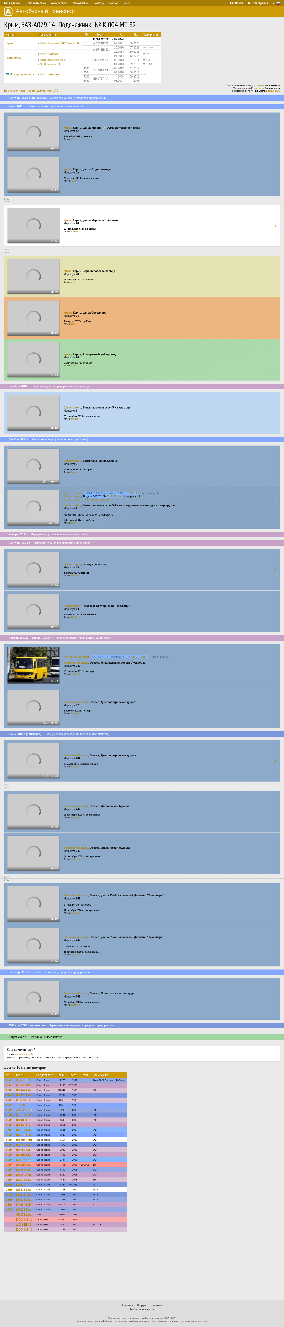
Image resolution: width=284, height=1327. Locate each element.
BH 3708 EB (23, 1135)
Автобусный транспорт (46, 11)
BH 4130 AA (23, 1199)
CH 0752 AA (23, 1214)
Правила (156, 1305)
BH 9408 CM (24, 1125)
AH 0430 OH (24, 1110)
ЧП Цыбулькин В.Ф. (50, 64)
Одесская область (24, 74)
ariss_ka (75, 674)
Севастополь (14, 58)
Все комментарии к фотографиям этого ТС (31, 90)
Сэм (73, 324)
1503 (9, 1080)
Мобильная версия (142, 1309)
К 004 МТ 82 (24, 1219)
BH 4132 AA (23, 1190)
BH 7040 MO (24, 1140)
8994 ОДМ (23, 1080)
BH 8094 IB (23, 1120)
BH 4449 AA (23, 1090)
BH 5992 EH (23, 1175)
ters (73, 523)
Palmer (74, 472)
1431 (9, 1095)
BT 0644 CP (23, 1204)
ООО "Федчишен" (49, 53)
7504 (9, 1115)
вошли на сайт (24, 1054)
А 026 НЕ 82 (23, 1224)
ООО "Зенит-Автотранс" (53, 60)
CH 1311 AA (131, 493)
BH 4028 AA (23, 1155)
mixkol (74, 419)
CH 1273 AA (113, 496)
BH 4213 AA (23, 1209)
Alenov (74, 231)
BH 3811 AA (24, 1185)
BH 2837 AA (23, 1170)
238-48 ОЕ (23, 1105)
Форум (141, 1305)
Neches (75, 617)
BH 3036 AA (23, 1165)
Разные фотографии (97, 499)
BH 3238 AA (24, 1160)
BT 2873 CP (23, 1115)
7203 (9, 1130)
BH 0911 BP (139, 656)
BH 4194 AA (23, 1095)
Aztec (74, 139)
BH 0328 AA (23, 1130)
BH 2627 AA (23, 1150)
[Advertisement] (142, 1268)
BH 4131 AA (23, 1194)
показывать (274, 91)
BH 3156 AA (23, 1180)
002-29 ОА (23, 1100)
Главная (127, 1305)
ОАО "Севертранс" (50, 74)
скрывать (259, 85)
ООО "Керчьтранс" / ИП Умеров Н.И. (59, 43)
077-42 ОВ (23, 1085)
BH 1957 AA (23, 1145)
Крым (10, 43)
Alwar (74, 180)
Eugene (75, 713)
